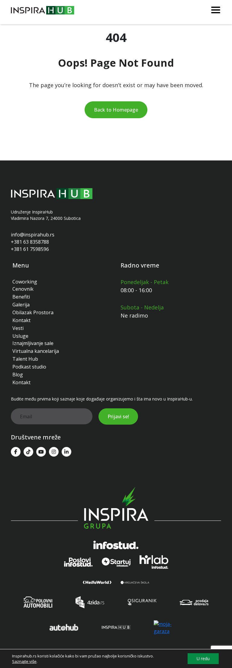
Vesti (18, 328)
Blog (17, 374)
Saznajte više (24, 661)
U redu (203, 658)
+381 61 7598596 (30, 249)
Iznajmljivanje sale (32, 343)
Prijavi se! (118, 416)
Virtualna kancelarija (35, 351)
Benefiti (21, 296)
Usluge (20, 336)
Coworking (24, 281)
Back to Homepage (116, 109)
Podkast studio (29, 366)
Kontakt (21, 320)
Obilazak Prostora (32, 312)
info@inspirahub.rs (32, 234)
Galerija (21, 304)
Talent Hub (25, 359)
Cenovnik (23, 289)
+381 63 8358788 (30, 242)
